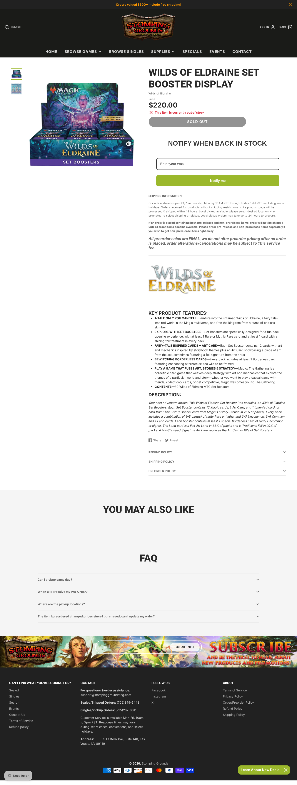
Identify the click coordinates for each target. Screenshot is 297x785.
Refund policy (19, 727)
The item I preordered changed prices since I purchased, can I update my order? (96, 616)
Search (14, 702)
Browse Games (81, 51)
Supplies (160, 51)
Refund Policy (232, 708)
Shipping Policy (234, 714)
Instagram (159, 696)
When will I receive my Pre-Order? (63, 591)
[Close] (285, 770)
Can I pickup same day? (55, 579)
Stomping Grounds (155, 763)
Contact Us (17, 714)
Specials (192, 51)
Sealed (14, 690)
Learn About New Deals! (260, 770)
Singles (14, 696)
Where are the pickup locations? (61, 604)
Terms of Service (21, 721)
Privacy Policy (233, 696)
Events (217, 51)
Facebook (159, 690)
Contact (242, 51)
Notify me (218, 181)
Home (51, 51)
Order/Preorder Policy (238, 702)
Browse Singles (126, 51)
